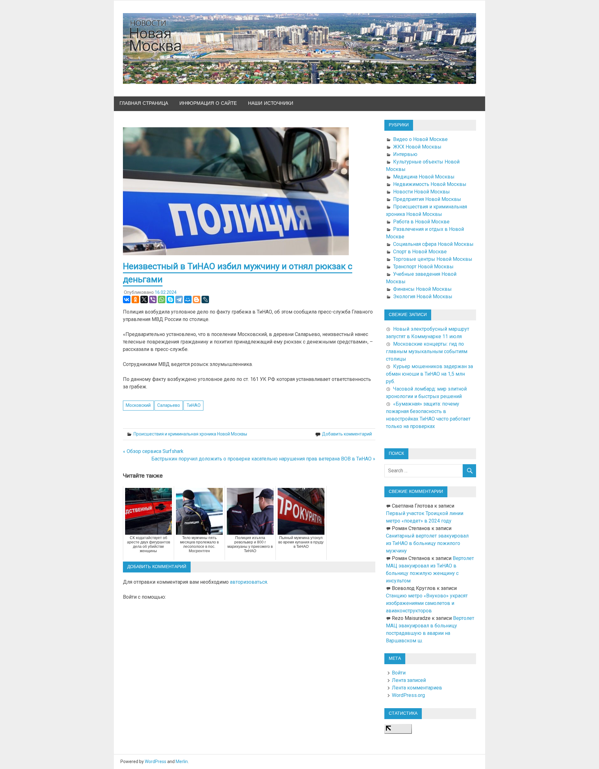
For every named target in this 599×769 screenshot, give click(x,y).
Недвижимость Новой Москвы (429, 184)
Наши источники (270, 103)
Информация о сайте (208, 103)
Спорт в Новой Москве (420, 252)
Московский (138, 405)
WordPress (155, 761)
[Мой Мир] (188, 299)
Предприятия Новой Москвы (427, 199)
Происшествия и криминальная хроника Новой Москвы (190, 433)
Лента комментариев (417, 688)
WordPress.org (408, 695)
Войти (399, 673)
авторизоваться (248, 582)
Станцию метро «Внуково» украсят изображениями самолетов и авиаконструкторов (427, 603)
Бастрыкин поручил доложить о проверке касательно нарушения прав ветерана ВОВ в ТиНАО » (263, 459)
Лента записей (409, 680)
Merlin (182, 761)
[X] (144, 299)
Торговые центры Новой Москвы (432, 259)
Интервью (405, 154)
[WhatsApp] (161, 299)
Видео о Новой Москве (420, 139)
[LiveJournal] (205, 299)
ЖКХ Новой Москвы (417, 147)
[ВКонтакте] (126, 299)
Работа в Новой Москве (421, 222)
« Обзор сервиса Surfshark (153, 451)
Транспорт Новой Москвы (423, 267)
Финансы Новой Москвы (422, 289)
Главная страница (143, 103)
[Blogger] (196, 299)
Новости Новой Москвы (421, 192)
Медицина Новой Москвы (424, 177)
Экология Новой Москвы (422, 296)
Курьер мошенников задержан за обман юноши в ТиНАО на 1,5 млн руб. (429, 373)
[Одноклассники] (135, 299)
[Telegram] (179, 299)
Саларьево (168, 405)
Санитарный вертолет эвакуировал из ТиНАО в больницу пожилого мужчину (427, 543)
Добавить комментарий (347, 433)
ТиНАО (194, 405)
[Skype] (170, 299)
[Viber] (153, 299)
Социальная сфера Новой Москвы (433, 244)
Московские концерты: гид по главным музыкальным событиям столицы (426, 351)
